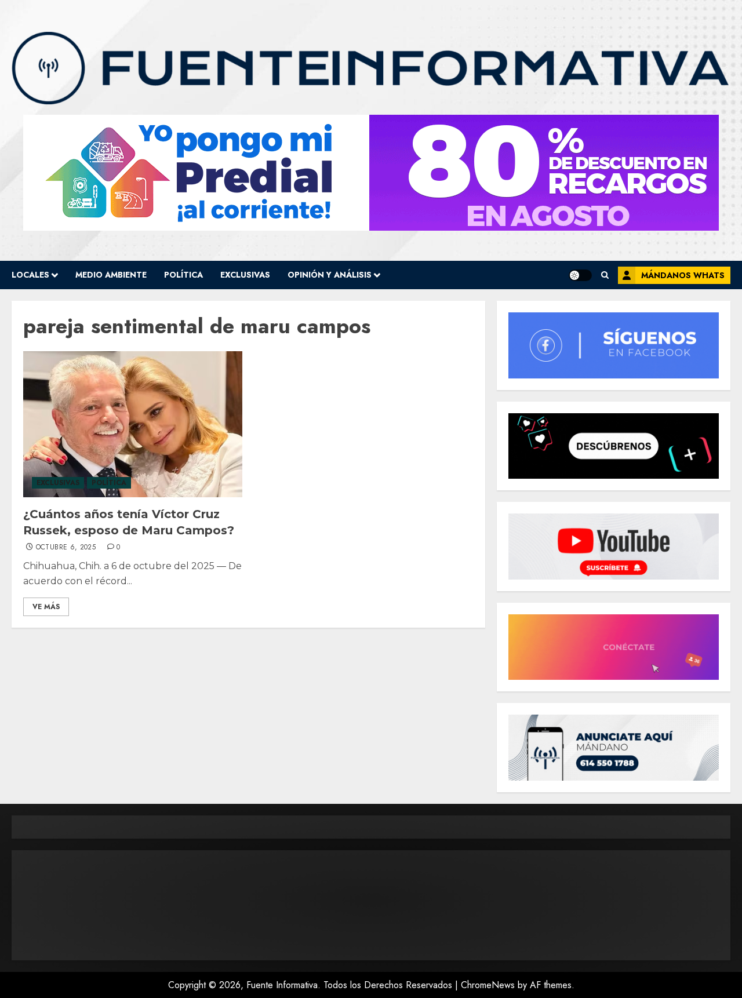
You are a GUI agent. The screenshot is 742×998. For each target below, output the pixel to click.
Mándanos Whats (683, 275)
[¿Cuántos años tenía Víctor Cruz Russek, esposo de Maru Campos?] (132, 424)
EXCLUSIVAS (245, 275)
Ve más (46, 607)
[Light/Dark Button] (580, 275)
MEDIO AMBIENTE (111, 275)
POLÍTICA (183, 275)
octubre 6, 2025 (66, 547)
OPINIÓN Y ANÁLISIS (330, 275)
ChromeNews (488, 985)
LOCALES (30, 275)
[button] (605, 275)
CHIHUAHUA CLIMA (371, 905)
